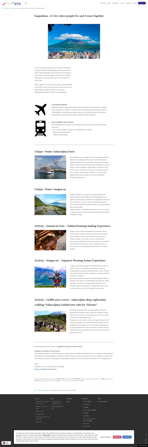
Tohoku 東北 (86, 404)
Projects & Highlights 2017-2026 (58, 407)
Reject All (117, 437)
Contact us (142, 3)
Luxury (122, 3)
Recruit (135, 3)
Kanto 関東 (85, 407)
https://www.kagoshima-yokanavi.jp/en (45, 369)
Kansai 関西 (86, 415)
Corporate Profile (40, 411)
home (3, 8)
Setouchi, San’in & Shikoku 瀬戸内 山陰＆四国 (89, 419)
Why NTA (103, 3)
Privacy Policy (46, 435)
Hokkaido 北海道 (87, 401)
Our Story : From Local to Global (42, 407)
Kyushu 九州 (86, 423)
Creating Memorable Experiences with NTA (57, 402)
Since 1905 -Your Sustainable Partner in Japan (42, 402)
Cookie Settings (142, 445)
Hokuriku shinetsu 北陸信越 (89, 410)
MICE (108, 3)
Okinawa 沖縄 (86, 426)
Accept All (127, 437)
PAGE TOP (146, 442)
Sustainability (115, 3)
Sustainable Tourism (40, 414)
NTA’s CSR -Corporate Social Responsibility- (42, 417)
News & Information (14, 8)
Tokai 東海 (85, 413)
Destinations (129, 3)
